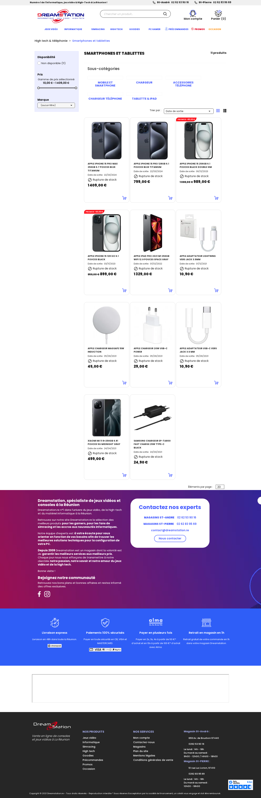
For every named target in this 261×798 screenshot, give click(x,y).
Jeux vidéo (89, 738)
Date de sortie (189, 111)
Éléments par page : (200, 487)
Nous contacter (170, 538)
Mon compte (141, 738)
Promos (88, 764)
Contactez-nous (144, 742)
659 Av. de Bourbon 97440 (203, 738)
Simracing (89, 746)
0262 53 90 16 (196, 744)
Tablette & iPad (144, 99)
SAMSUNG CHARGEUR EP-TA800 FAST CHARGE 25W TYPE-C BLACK (152, 444)
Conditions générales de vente (153, 760)
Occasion (89, 769)
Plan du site (140, 751)
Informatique (91, 742)
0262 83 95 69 (196, 773)
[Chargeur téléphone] (105, 94)
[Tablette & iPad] (144, 94)
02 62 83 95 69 (222, 2)
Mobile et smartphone (105, 84)
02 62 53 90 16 (180, 2)
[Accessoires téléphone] (183, 78)
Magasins (139, 746)
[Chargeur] (144, 78)
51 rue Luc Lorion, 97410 (201, 768)
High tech (89, 751)
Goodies (88, 755)
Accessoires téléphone (183, 84)
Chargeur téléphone (105, 99)
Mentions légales (144, 755)
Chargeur (144, 82)
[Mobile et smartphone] (105, 78)
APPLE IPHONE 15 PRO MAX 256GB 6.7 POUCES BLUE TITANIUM (103, 167)
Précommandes (93, 760)
